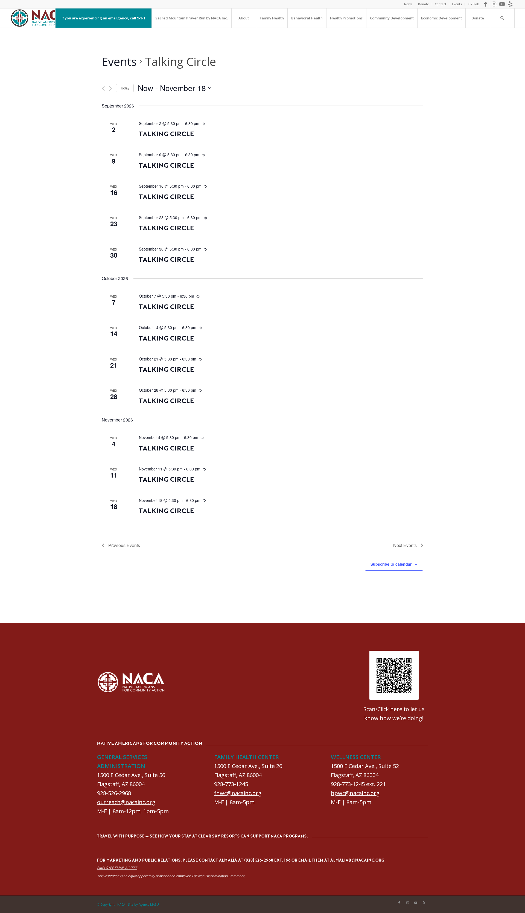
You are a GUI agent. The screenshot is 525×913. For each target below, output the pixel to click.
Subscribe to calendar (391, 564)
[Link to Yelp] (510, 4)
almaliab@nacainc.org (357, 860)
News (408, 4)
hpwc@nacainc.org (355, 793)
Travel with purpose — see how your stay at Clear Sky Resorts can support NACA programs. (202, 836)
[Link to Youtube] (502, 4)
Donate (423, 4)
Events (457, 4)
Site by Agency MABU (143, 904)
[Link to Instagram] (494, 4)
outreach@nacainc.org (126, 802)
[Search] (502, 18)
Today (124, 88)
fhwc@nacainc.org (237, 793)
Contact (440, 4)
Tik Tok (473, 4)
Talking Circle (166, 133)
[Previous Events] (103, 88)
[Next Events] (110, 88)
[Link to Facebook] (486, 4)
